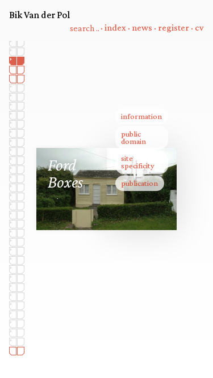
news (142, 28)
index (115, 28)
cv (199, 28)
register (173, 28)
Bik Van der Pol (39, 14)
